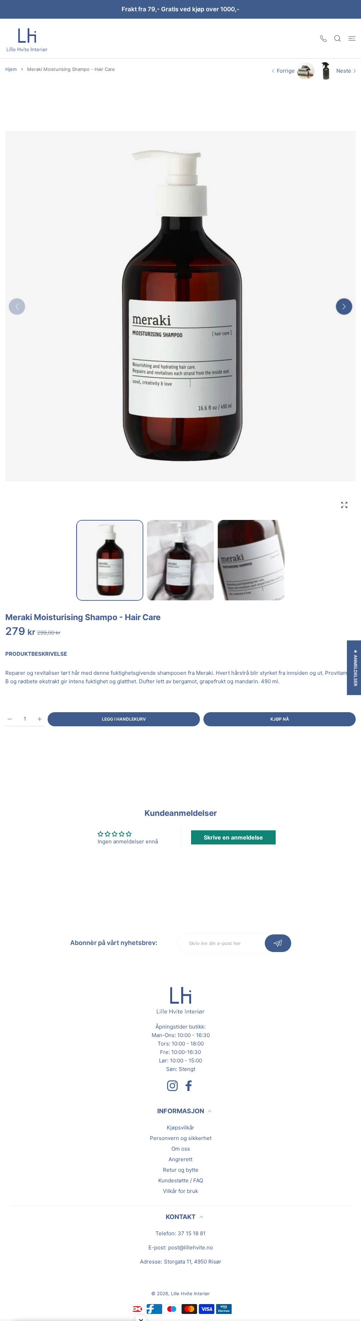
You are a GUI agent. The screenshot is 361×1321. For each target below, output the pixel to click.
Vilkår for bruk (180, 1191)
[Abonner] (278, 943)
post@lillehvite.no (190, 1247)
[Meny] (352, 38)
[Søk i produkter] (337, 38)
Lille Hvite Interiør (190, 1293)
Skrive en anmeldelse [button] (233, 837)
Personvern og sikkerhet (181, 1138)
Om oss (180, 1148)
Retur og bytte (180, 1170)
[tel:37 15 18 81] (323, 38)
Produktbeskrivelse (36, 653)
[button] (344, 306)
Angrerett (180, 1159)
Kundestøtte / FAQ (180, 1180)
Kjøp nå (279, 719)
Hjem (11, 69)
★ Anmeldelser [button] (355, 667)
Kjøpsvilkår (180, 1127)
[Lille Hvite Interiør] (27, 38)
